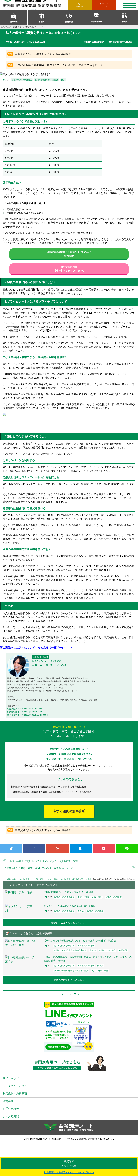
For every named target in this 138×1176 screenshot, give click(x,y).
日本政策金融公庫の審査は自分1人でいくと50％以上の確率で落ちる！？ (59, 65)
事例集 (124, 22)
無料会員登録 (79, 5)
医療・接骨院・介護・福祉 (90, 897)
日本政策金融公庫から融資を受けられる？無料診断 (69, 254)
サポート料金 (96, 22)
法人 (63, 79)
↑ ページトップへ (69, 994)
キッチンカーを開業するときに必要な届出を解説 (69, 906)
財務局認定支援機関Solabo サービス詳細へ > (69, 1172)
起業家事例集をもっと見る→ (69, 979)
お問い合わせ (11, 1108)
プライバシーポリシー (16, 1086)
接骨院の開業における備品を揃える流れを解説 (68, 892)
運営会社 (8, 1101)
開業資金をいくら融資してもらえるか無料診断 (43, 54)
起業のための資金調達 (22, 79)
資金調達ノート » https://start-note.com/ (25, 709)
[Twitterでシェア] (11, 848)
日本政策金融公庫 (86, 945)
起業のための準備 (113, 897)
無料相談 (69, 22)
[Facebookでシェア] (34, 848)
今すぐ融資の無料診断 (69, 811)
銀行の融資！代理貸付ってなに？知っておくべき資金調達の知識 (43, 861)
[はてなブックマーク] (81, 848)
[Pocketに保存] (104, 848)
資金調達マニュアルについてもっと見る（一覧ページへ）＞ (36, 647)
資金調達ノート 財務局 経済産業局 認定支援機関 (35, 5)
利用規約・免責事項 (15, 1093)
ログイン (104, 5)
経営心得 (123, 950)
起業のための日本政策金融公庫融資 (70, 950)
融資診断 (69, 1163)
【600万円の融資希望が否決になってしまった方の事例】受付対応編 (80, 940)
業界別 (41, 22)
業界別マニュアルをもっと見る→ (69, 922)
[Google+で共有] (57, 848)
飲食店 (81, 911)
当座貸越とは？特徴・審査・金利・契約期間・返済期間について (38, 868)
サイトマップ (11, 1078)
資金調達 (14, 22)
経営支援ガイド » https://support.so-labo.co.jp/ (28, 715)
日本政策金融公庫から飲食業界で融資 (71, 970)
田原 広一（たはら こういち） (51, 664)
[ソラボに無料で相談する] (69, 421)
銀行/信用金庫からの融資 (46, 79)
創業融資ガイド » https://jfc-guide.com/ (24, 712)
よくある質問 (11, 1116)
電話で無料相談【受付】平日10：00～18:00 (69, 269)
